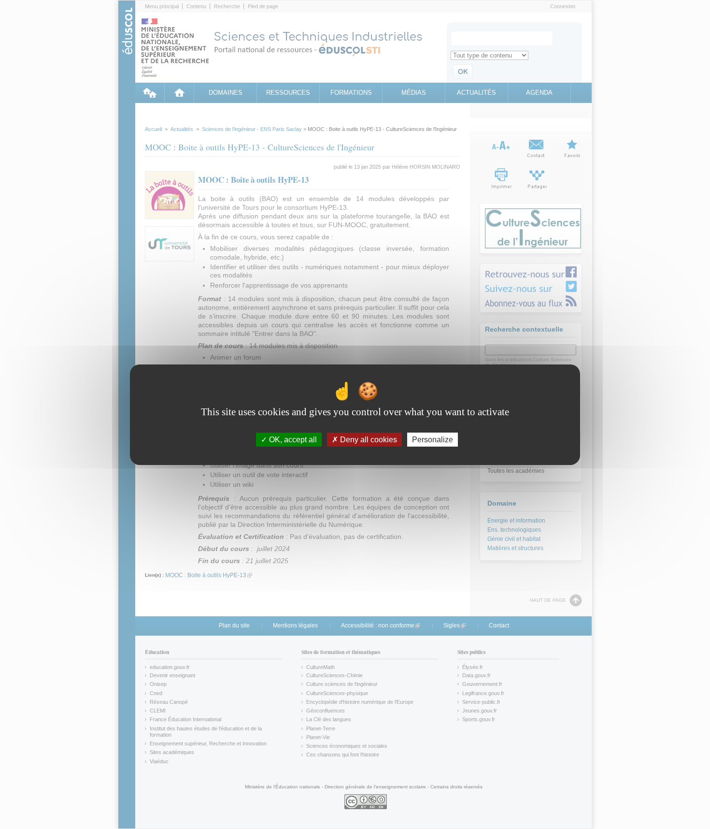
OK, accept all (292, 439)
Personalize (432, 439)
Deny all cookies (367, 439)
